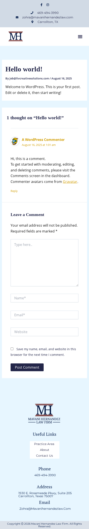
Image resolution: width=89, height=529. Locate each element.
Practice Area (44, 444)
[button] (80, 36)
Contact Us (44, 456)
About (44, 450)
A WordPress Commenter (43, 139)
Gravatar (70, 181)
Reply (14, 191)
